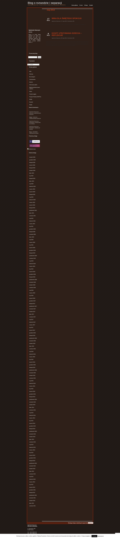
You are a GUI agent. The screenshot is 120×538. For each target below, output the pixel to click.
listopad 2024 (32, 167)
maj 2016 (31, 351)
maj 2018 (31, 290)
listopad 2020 (32, 231)
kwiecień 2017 (32, 322)
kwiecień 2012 (32, 479)
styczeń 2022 (32, 205)
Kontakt (91, 5)
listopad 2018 (32, 276)
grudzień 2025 (32, 159)
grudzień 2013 (32, 426)
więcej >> (31, 42)
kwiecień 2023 (32, 186)
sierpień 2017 (32, 311)
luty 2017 (31, 327)
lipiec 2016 (31, 346)
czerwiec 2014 (32, 410)
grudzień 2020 (32, 229)
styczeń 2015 (32, 391)
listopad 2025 (32, 162)
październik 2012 (33, 463)
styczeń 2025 (32, 165)
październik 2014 (33, 399)
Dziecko (31, 82)
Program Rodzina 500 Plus (35, 96)
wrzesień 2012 (32, 465)
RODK (30, 99)
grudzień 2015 (32, 364)
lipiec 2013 (31, 439)
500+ (30, 71)
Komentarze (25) (71, 21)
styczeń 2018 (32, 298)
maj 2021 (31, 218)
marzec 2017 (32, 324)
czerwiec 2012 (32, 473)
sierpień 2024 (32, 170)
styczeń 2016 (32, 362)
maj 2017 (31, 319)
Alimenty (31, 74)
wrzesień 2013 (32, 434)
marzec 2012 (32, 481)
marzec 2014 (32, 418)
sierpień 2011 (32, 500)
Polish (31, 64)
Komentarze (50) (71, 38)
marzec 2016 (32, 356)
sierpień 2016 (32, 343)
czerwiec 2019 (32, 258)
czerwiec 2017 (32, 316)
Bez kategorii (32, 76)
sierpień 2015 (32, 375)
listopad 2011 (32, 492)
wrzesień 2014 (32, 402)
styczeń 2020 (32, 247)
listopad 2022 (32, 194)
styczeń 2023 (32, 191)
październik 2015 (33, 370)
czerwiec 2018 (32, 287)
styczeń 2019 (32, 271)
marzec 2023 (32, 189)
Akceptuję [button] (94, 536)
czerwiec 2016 (32, 348)
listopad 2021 (32, 207)
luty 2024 (31, 175)
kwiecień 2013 (32, 447)
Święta (30, 104)
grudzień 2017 (32, 300)
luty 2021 (31, 226)
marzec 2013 (32, 449)
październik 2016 (33, 338)
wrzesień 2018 (32, 282)
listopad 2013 (32, 428)
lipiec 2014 (31, 407)
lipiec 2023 (31, 181)
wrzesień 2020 (32, 234)
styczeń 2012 (32, 487)
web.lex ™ (90, 523)
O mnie (81, 5)
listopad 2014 (32, 396)
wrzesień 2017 (32, 308)
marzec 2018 (32, 292)
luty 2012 (31, 484)
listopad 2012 (32, 460)
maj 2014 (31, 412)
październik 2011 (33, 495)
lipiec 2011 (31, 503)
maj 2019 (31, 260)
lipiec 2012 (31, 471)
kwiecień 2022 (32, 199)
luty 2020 (31, 245)
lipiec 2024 (31, 173)
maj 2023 (31, 183)
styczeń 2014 (32, 423)
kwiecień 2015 (32, 383)
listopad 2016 (32, 335)
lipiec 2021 (31, 213)
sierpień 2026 (32, 157)
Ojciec (30, 91)
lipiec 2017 (31, 314)
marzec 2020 (32, 242)
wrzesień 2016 (32, 340)
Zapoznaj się (101, 536)
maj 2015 (31, 380)
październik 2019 (33, 255)
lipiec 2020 (31, 237)
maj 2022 (31, 197)
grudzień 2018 (32, 274)
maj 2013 (31, 444)
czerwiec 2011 (32, 505)
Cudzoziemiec (32, 79)
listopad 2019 (32, 253)
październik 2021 (33, 210)
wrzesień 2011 (32, 497)
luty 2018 (31, 295)
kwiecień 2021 (32, 221)
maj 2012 (31, 476)
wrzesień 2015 (32, 372)
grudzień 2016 (32, 332)
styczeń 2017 (32, 330)
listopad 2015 (32, 367)
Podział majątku (32, 94)
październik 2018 (33, 279)
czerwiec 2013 (32, 442)
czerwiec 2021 (32, 215)
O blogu (86, 5)
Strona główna (75, 5)
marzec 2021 (32, 223)
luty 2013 (31, 452)
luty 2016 (31, 359)
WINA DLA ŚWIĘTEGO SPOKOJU (67, 18)
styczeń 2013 (32, 455)
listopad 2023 (32, 178)
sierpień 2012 (32, 468)
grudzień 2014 (32, 394)
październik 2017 (33, 306)
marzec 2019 (32, 266)
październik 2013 (33, 431)
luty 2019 (31, 269)
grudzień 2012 (32, 457)
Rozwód (31, 102)
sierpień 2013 (32, 436)
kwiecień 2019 (32, 263)
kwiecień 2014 (32, 415)
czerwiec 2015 (32, 378)
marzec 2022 (32, 202)
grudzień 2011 (32, 489)
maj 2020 (31, 239)
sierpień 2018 (32, 284)
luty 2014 (31, 420)
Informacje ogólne (33, 84)
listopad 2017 (32, 303)
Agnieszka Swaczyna (34, 111)
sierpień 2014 (32, 404)
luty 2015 (31, 388)
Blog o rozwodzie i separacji (45, 2)
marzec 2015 (32, 386)
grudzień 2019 (32, 250)
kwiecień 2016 (32, 354)
